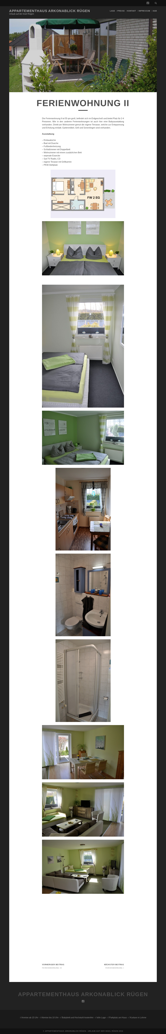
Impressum (144, 11)
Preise (121, 11)
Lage (112, 11)
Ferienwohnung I (114, 968)
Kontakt (131, 11)
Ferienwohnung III (52, 968)
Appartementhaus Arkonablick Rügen (49, 11)
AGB (155, 11)
